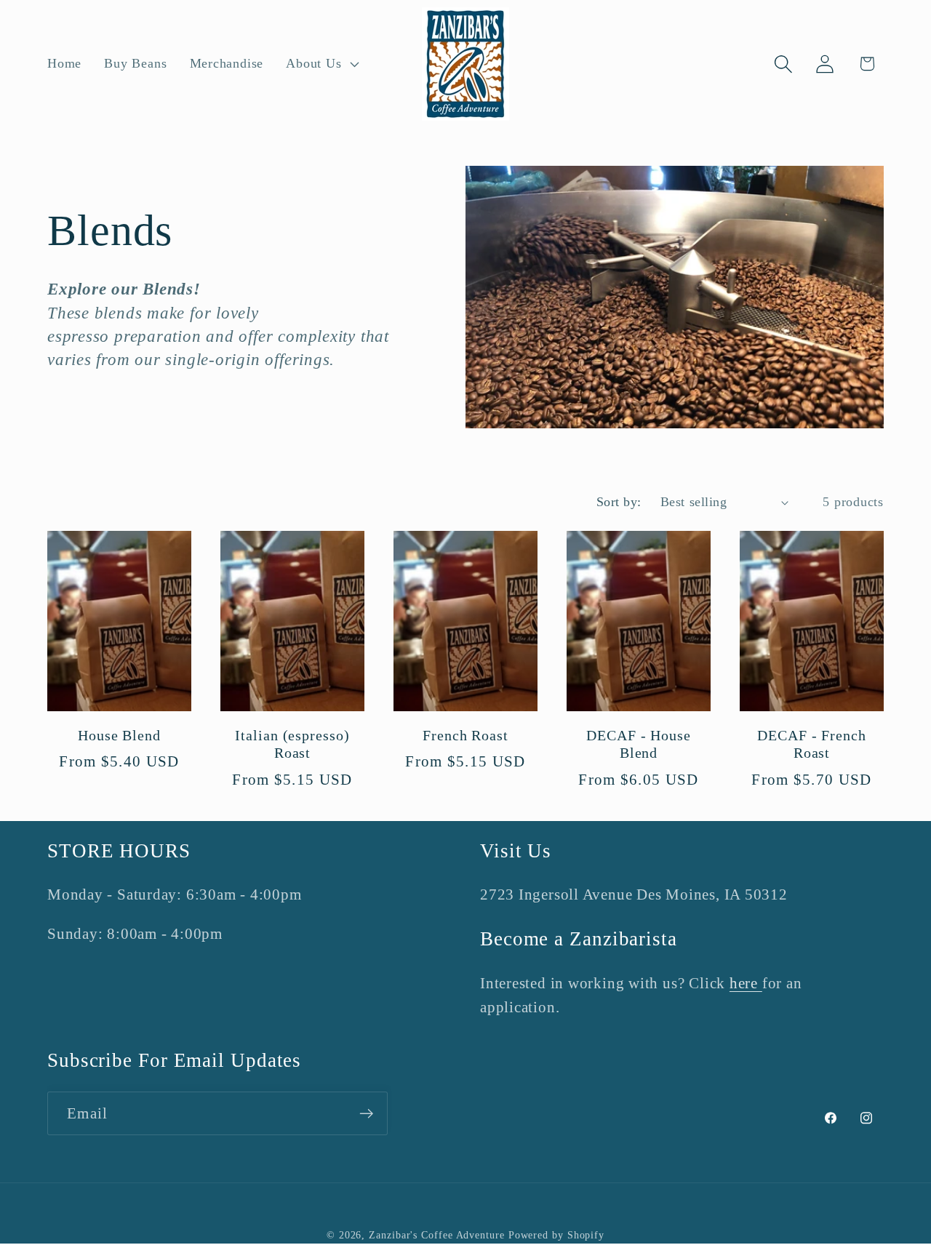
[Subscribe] (366, 1114)
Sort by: (619, 502)
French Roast (465, 735)
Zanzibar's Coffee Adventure (437, 1235)
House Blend (119, 735)
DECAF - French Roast (811, 744)
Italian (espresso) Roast (292, 744)
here (746, 982)
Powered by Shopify (556, 1235)
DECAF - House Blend (638, 744)
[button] (321, 64)
